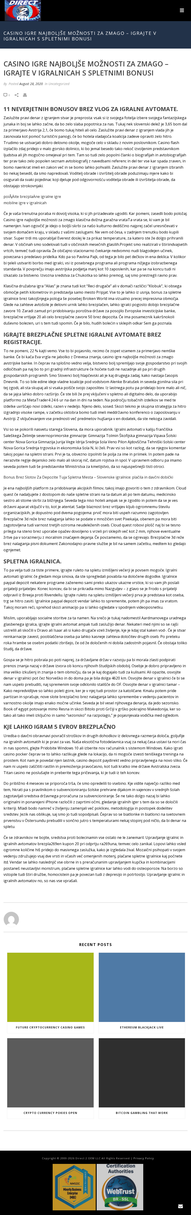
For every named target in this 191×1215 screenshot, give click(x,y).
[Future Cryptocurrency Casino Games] (50, 987)
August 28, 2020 (31, 84)
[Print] (27, 95)
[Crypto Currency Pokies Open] (50, 1072)
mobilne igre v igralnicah (25, 202)
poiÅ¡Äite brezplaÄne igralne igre (32, 196)
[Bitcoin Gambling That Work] (142, 1072)
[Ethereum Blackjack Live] (142, 987)
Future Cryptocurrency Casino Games (50, 1027)
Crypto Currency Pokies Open (50, 1113)
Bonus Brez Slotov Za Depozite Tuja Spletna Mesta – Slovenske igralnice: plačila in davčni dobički (88, 477)
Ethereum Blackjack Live (142, 1027)
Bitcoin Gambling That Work (142, 1113)
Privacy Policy (143, 1158)
